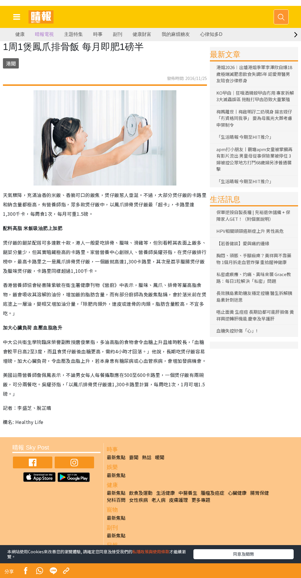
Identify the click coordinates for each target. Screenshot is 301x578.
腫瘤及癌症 (212, 492)
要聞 (133, 457)
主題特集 (73, 34)
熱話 (146, 457)
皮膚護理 (178, 499)
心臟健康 (237, 492)
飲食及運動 (141, 492)
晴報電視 (44, 34)
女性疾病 (138, 499)
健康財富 (142, 34)
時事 (98, 34)
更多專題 (200, 499)
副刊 (117, 34)
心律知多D (211, 34)
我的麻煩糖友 (176, 34)
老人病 (158, 499)
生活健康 (165, 492)
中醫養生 (187, 492)
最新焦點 (116, 457)
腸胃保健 (259, 492)
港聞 (11, 63)
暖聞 (159, 457)
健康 (20, 34)
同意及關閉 (243, 554)
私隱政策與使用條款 (150, 551)
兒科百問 (116, 499)
